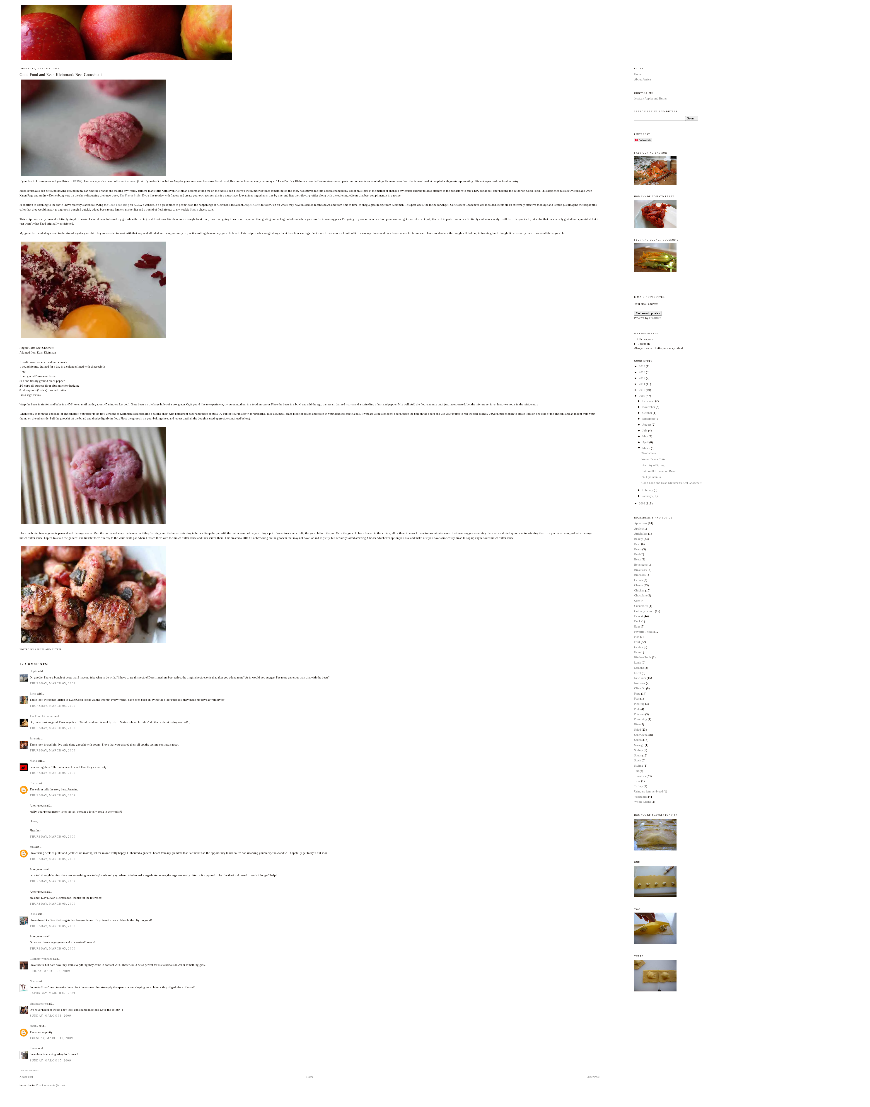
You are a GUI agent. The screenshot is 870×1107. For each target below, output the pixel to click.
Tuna (637, 781)
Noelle (34, 981)
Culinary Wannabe (41, 958)
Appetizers (640, 523)
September (649, 418)
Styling (638, 765)
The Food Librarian (41, 716)
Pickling (639, 703)
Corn (637, 600)
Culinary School (644, 611)
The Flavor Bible (130, 195)
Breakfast (640, 570)
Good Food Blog (119, 204)
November (649, 407)
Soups (638, 755)
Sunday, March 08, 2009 (50, 1015)
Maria (33, 760)
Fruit (637, 642)
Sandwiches (641, 734)
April (645, 442)
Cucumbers (641, 606)
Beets (637, 559)
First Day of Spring (653, 465)
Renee (33, 1048)
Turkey (638, 786)
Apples (638, 528)
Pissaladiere (648, 453)
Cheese (638, 585)
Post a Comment (29, 1070)
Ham (637, 652)
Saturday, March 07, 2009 (52, 993)
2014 (642, 366)
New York (640, 678)
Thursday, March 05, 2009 (52, 683)
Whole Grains (642, 801)
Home (310, 1076)
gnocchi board (230, 233)
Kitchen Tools (642, 657)
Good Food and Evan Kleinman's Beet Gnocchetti (60, 74)
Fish (636, 636)
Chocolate (640, 595)
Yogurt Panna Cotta (653, 459)
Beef (637, 554)
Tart (636, 771)
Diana (33, 914)
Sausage (639, 745)
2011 (642, 384)
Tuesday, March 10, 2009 (51, 1038)
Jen (32, 846)
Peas (637, 698)
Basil (637, 544)
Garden (638, 647)
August (647, 424)
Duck (637, 621)
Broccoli (639, 575)
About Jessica (642, 79)
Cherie (34, 783)
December (648, 401)
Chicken (639, 590)
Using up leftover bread (648, 791)
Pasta (637, 693)
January (647, 496)
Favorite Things (644, 631)
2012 (642, 378)
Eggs (637, 626)
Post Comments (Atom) (50, 1085)
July (645, 430)
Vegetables (641, 796)
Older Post (593, 1076)
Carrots (638, 580)
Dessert (638, 616)
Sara (32, 738)
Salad (637, 729)
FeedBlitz (655, 318)
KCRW (77, 181)
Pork (637, 709)
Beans (638, 549)
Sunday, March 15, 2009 (50, 1060)
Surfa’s (194, 209)
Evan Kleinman (126, 181)
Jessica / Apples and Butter (650, 98)
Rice (637, 724)
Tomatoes (640, 776)
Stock (637, 760)
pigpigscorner (38, 1003)
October (647, 412)
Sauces (638, 739)
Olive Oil (639, 688)
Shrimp (638, 750)
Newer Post (26, 1076)
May (645, 436)
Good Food (222, 181)
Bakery (638, 538)
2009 (642, 395)
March (646, 448)
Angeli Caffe (252, 204)
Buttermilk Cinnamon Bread (658, 471)
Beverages (640, 564)
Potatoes (639, 714)
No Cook (639, 683)
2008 (642, 503)
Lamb (637, 662)
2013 (642, 372)
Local (637, 673)
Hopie (33, 671)
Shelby (34, 1025)
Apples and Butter (435, 16)
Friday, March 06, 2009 (50, 971)
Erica (33, 693)
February (648, 490)
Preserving (640, 719)
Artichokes (641, 533)
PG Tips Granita (651, 477)
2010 (642, 390)
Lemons (639, 667)
